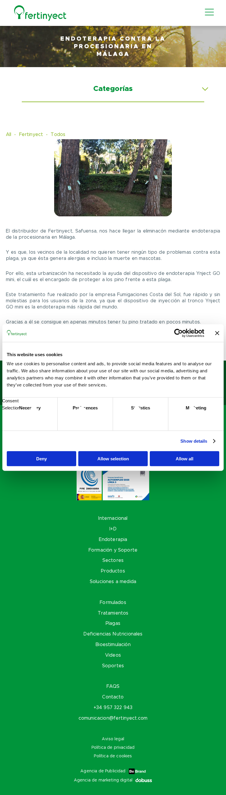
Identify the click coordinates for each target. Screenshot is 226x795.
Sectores (113, 560)
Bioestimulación (112, 644)
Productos (113, 571)
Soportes (113, 665)
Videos (113, 655)
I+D (113, 529)
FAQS (113, 686)
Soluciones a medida (113, 581)
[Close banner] (217, 333)
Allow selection (113, 458)
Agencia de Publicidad (102, 771)
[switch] (85, 419)
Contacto (113, 697)
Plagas (113, 623)
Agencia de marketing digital (103, 780)
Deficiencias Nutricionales (112, 634)
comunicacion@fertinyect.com (113, 718)
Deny (41, 458)
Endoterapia (113, 539)
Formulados (113, 602)
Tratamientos (113, 613)
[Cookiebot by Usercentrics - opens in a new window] (178, 332)
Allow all (184, 458)
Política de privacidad (113, 748)
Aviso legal (113, 739)
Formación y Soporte (113, 550)
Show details (193, 440)
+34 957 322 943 (113, 707)
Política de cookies (113, 756)
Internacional (112, 518)
